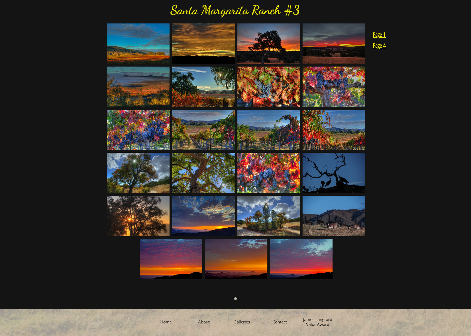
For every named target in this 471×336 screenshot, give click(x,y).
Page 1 (379, 34)
